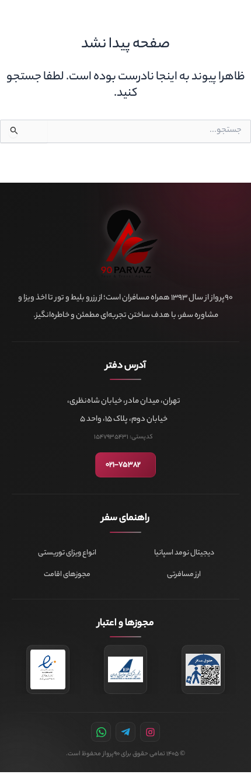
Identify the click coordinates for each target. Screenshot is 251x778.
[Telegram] (125, 732)
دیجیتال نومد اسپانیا (184, 553)
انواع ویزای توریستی (67, 553)
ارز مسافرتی (184, 574)
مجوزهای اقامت (67, 574)
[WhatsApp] (101, 732)
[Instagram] (150, 732)
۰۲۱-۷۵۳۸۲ (123, 465)
